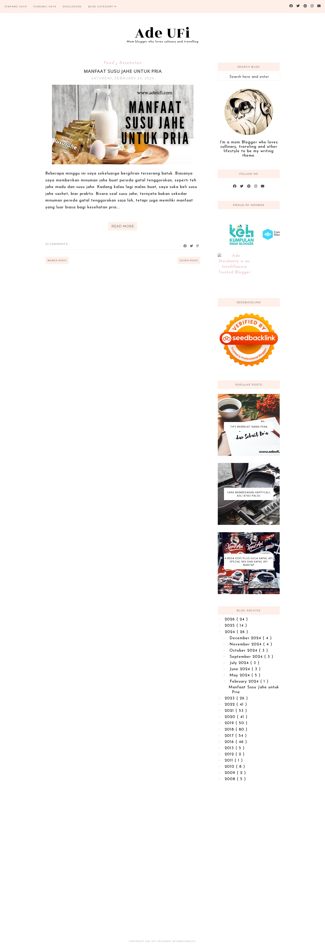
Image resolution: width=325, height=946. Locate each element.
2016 (230, 742)
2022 (230, 705)
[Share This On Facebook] (185, 246)
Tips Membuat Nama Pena (249, 426)
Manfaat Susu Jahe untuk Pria (123, 71)
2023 (230, 698)
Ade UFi (163, 33)
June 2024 (240, 669)
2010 (230, 767)
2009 (231, 773)
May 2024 (240, 675)
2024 (231, 632)
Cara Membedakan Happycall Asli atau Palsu (249, 494)
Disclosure (72, 6)
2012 (230, 754)
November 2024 (246, 645)
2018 (230, 730)
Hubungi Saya (44, 6)
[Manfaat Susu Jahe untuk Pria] (122, 163)
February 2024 (245, 682)
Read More (122, 226)
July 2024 (239, 663)
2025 (230, 626)
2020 (231, 717)
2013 (230, 748)
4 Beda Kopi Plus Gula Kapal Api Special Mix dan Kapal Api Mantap (249, 561)
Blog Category (100, 6)
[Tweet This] (191, 246)
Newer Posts (57, 260)
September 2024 (246, 657)
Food (109, 63)
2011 (230, 761)
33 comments (56, 244)
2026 (230, 620)
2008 (231, 779)
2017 (230, 736)
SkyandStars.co (183, 941)
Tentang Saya (15, 6)
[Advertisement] (249, 857)
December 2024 (246, 638)
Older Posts (189, 260)
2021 (230, 711)
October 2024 (244, 651)
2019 (230, 723)
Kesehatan (130, 63)
